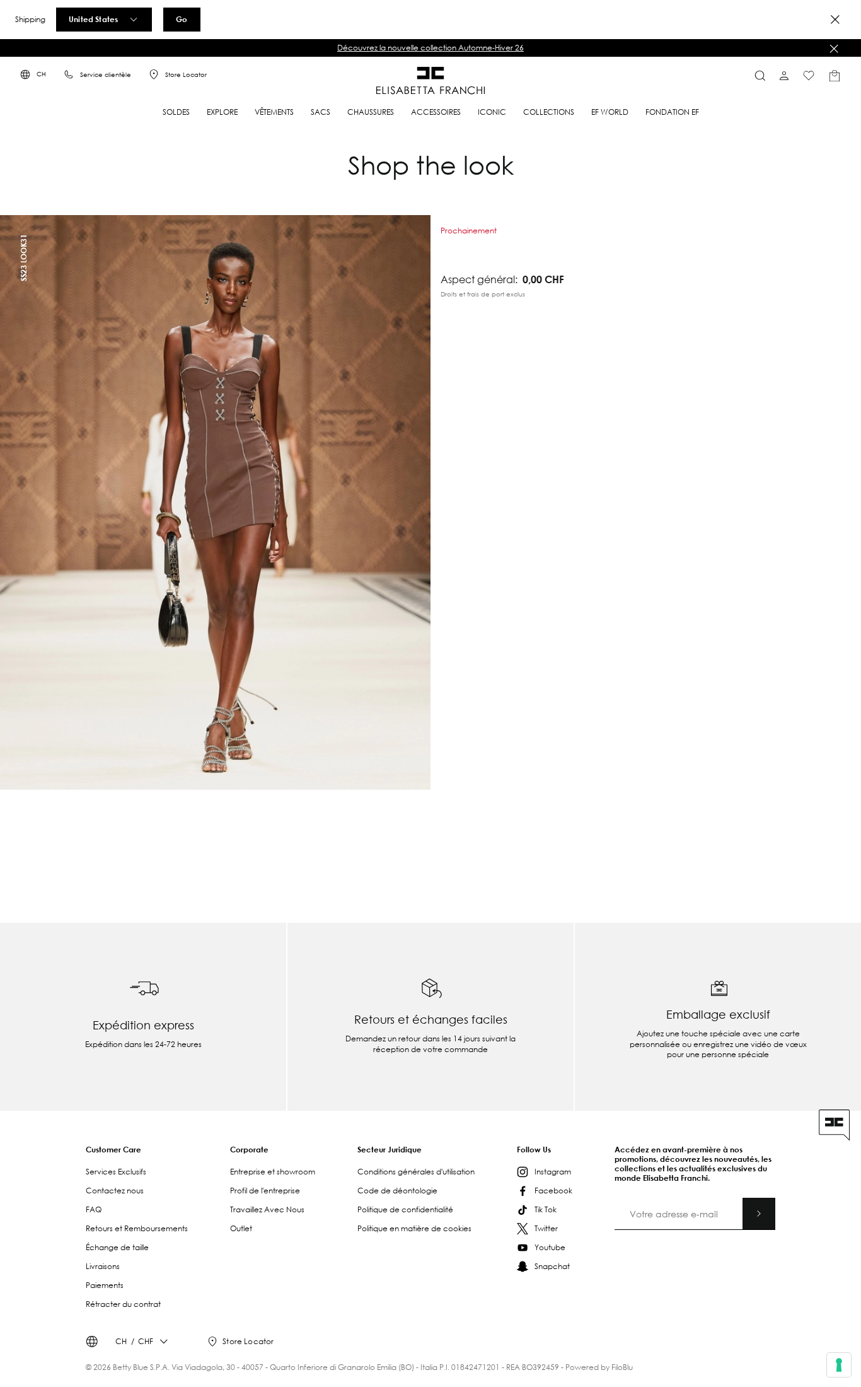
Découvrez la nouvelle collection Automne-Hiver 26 (430, 47)
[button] (430, 48)
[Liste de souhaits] (808, 75)
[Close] (835, 19)
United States (93, 19)
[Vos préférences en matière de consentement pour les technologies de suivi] (839, 1365)
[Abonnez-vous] (759, 1213)
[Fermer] (833, 48)
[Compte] (784, 75)
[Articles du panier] (834, 75)
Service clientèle (105, 74)
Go (181, 19)
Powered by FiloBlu (599, 1367)
